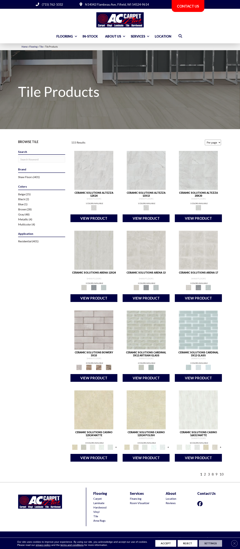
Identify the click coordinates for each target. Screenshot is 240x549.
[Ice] (198, 367)
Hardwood (99, 507)
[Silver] (103, 287)
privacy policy (43, 545)
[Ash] (83, 446)
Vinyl (96, 511)
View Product (93, 218)
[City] (89, 367)
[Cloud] (198, 329)
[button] (76, 36)
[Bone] (93, 249)
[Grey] (93, 287)
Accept (166, 543)
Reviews (171, 503)
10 (221, 474)
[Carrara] (93, 170)
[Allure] (93, 409)
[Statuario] (110, 446)
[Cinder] (93, 329)
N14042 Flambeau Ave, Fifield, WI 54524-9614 (117, 4)
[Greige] (108, 367)
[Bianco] (92, 446)
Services (138, 36)
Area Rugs (99, 520)
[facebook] (200, 503)
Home (25, 46)
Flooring (64, 36)
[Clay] (98, 367)
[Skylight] (208, 367)
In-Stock (90, 36)
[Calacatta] (101, 446)
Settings (210, 543)
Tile (41, 46)
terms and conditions (72, 545)
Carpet (97, 498)
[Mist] (146, 329)
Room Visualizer (140, 503)
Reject (187, 543)
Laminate (98, 503)
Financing (135, 498)
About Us (113, 36)
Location (163, 36)
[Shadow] (151, 367)
